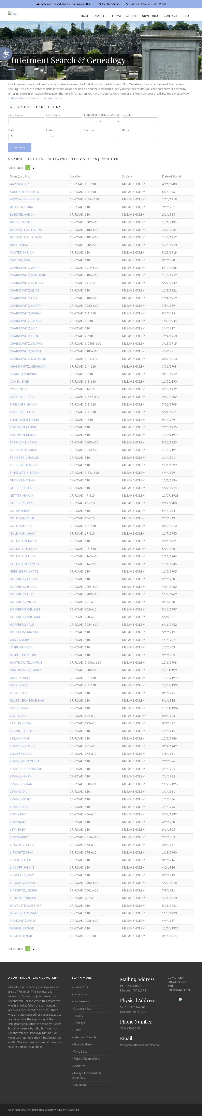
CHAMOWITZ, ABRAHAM (27, 366)
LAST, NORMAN (20, 723)
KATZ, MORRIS (20, 677)
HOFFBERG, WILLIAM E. (26, 617)
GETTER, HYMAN (22, 495)
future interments (50, 98)
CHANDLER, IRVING (23, 374)
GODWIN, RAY (20, 510)
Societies (79, 1066)
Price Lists (80, 1051)
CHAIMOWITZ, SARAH (25, 351)
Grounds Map (82, 1008)
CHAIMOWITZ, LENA (24, 336)
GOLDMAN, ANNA (22, 518)
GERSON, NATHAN (22, 480)
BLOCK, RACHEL (21, 222)
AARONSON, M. (20, 184)
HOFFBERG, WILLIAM (25, 609)
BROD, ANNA (19, 245)
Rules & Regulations (86, 1058)
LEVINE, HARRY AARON (26, 769)
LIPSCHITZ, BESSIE (23, 882)
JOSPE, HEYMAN (21, 647)
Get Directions (110, 4)
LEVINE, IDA (18, 791)
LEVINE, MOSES (20, 799)
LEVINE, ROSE (19, 806)
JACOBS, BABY (20, 639)
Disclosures (81, 1001)
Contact (171, 15)
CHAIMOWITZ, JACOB (25, 321)
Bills (186, 15)
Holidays (79, 1022)
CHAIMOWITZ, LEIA (23, 328)
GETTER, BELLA (21, 488)
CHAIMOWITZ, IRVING (25, 313)
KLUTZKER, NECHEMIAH (27, 700)
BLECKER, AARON (22, 214)
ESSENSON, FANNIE (23, 427)
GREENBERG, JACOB (24, 571)
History (78, 1015)
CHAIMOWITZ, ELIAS (24, 290)
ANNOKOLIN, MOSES (24, 191)
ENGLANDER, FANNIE (25, 419)
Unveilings (150, 15)
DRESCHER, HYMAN (23, 404)
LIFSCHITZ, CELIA (22, 844)
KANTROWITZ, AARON (26, 662)
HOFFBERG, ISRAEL (23, 586)
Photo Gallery (82, 1044)
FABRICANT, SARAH (23, 450)
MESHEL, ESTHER (22, 928)
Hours (77, 1030)
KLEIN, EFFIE (19, 693)
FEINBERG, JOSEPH (23, 465)
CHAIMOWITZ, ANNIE (25, 267)
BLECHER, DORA (21, 207)
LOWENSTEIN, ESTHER (25, 905)
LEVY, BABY (18, 822)
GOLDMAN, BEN (21, 525)
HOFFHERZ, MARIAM (24, 632)
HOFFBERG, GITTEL (23, 579)
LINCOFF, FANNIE (22, 867)
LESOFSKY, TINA (21, 753)
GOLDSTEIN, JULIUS (23, 548)
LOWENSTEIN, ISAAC (24, 913)
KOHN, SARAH (19, 708)
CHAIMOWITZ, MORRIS (26, 343)
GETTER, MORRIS (22, 503)
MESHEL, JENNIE (21, 936)
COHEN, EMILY (20, 381)
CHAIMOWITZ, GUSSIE (25, 298)
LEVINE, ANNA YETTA (24, 761)
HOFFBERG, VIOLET (24, 602)
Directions (80, 994)
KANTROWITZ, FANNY (25, 670)
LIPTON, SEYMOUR (23, 898)
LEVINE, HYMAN (21, 784)
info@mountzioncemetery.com (140, 1045)
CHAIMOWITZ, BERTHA (26, 283)
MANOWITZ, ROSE (23, 920)
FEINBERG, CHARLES (24, 457)
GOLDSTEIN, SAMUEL (25, 564)
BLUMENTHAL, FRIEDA (26, 229)
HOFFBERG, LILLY (22, 594)
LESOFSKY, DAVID (22, 746)
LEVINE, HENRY (20, 776)
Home (85, 15)
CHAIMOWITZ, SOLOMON (28, 358)
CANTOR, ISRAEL (21, 260)
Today (117, 15)
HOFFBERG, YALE (22, 624)
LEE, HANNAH (19, 738)
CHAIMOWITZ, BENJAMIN (28, 275)
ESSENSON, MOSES (23, 434)
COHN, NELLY (19, 389)
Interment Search (84, 1037)
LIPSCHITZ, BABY (22, 875)
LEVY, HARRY (19, 837)
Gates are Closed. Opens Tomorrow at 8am (65, 4)
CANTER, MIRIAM (22, 252)
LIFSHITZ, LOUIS (21, 860)
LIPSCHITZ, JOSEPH (23, 890)
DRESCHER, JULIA (22, 412)
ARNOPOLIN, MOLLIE (25, 199)
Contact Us (80, 987)
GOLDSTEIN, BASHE (23, 541)
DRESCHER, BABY (22, 396)
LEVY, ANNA (18, 814)
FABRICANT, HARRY (23, 442)
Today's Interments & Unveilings (86, 1075)
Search (131, 15)
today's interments (20, 98)
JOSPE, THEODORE (23, 655)
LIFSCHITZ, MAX (21, 852)
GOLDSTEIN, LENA (23, 556)
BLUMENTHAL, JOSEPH (26, 237)
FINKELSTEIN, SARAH (24, 472)
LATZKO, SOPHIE (22, 731)
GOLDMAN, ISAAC (22, 533)
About (99, 15)
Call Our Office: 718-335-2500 (147, 4)
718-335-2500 (130, 1028)
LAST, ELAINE (19, 715)
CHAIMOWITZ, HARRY (25, 305)
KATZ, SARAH (19, 685)
